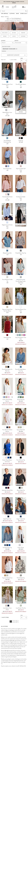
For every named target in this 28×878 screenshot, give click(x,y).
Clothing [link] (12, 13)
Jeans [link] (17, 13)
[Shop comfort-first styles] (20, 215)
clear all (4, 51)
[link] (5, 33)
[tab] (7, 81)
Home (2, 16)
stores (7, 7)
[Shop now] (20, 102)
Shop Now (14, 2)
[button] (9, 49)
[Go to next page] (17, 621)
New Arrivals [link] (4, 13)
